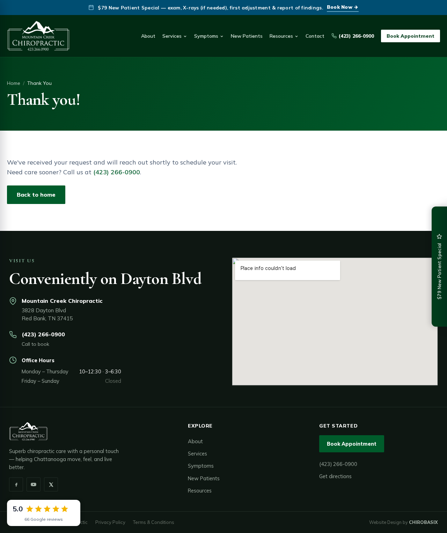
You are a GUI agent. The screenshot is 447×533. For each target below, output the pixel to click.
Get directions (335, 476)
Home (13, 83)
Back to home (36, 194)
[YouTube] (34, 484)
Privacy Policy (110, 522)
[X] (51, 484)
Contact (315, 36)
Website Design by (403, 522)
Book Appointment (410, 36)
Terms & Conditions (153, 522)
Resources (281, 36)
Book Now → (343, 7)
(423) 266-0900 (356, 36)
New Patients (247, 36)
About (148, 36)
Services (172, 36)
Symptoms (206, 36)
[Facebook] (16, 484)
